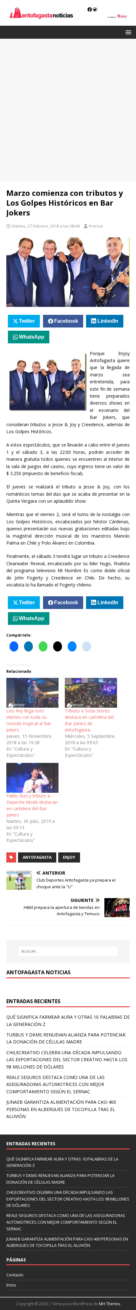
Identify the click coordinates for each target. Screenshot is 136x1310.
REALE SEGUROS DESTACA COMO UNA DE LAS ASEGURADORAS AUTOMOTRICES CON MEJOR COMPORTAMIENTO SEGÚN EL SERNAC (55, 1084)
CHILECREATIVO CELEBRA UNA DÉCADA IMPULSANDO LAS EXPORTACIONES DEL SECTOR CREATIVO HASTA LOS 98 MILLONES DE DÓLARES (66, 1059)
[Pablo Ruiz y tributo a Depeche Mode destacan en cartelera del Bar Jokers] (32, 778)
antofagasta (37, 857)
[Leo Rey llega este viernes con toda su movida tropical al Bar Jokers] (32, 693)
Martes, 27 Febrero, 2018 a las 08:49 (46, 226)
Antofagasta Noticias (38, 972)
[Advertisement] (68, 110)
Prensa (96, 226)
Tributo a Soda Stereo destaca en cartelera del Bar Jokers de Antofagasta (89, 720)
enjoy (69, 857)
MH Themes (109, 1304)
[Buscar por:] (68, 951)
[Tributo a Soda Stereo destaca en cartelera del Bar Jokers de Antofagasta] (91, 693)
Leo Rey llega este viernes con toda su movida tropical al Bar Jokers (28, 720)
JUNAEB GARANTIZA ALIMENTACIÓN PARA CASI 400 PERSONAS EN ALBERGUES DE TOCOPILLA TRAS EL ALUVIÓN (61, 1109)
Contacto (14, 1275)
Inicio (11, 1285)
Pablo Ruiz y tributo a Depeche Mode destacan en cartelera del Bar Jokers (32, 805)
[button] (127, 31)
